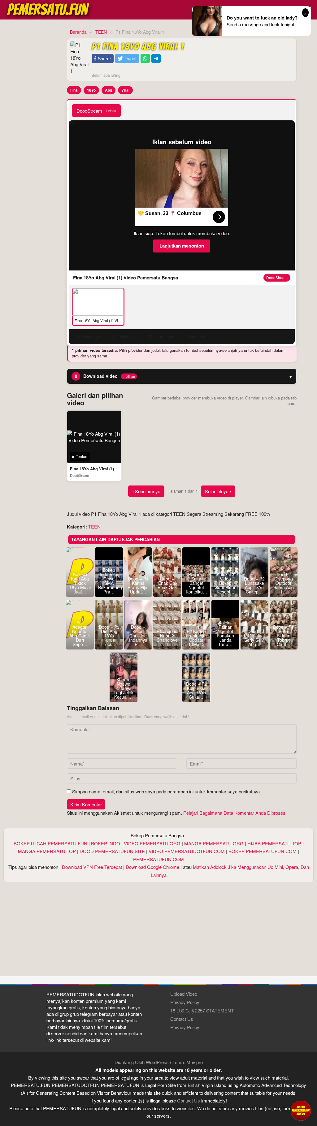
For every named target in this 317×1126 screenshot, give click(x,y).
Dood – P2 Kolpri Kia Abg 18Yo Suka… (196, 690)
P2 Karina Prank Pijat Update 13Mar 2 (196, 637)
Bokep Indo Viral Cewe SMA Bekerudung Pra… (109, 581)
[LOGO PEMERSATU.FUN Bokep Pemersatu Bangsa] (48, 9)
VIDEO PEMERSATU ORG (152, 843)
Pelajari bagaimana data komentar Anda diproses (234, 812)
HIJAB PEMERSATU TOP (274, 843)
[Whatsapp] (145, 58)
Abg (108, 90)
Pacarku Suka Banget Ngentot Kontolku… (196, 583)
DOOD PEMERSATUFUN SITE (112, 851)
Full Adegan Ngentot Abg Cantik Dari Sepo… (80, 633)
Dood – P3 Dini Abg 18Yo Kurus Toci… (109, 635)
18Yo (91, 90)
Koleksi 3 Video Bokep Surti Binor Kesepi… (225, 583)
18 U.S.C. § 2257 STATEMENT (202, 1010)
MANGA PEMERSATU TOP (47, 851)
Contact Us (181, 1019)
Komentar (197, 336)
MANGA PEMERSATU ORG (214, 843)
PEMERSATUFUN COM (158, 859)
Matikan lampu (162, 336)
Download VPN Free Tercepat (92, 867)
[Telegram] (156, 58)
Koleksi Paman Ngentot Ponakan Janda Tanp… (225, 633)
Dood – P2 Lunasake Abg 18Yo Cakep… (254, 585)
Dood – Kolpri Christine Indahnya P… (138, 635)
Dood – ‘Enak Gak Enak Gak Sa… (167, 585)
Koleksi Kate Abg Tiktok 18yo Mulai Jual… (80, 583)
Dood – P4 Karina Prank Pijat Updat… (138, 585)
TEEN (94, 526)
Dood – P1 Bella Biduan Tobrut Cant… (283, 635)
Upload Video (183, 993)
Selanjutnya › (218, 491)
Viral (125, 90)
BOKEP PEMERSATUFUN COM (262, 851)
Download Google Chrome (152, 867)
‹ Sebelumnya (146, 491)
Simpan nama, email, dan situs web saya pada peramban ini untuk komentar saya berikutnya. (166, 791)
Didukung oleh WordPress (142, 1062)
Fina (74, 90)
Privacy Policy (184, 1002)
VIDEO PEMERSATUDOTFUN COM (187, 851)
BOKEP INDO (105, 843)
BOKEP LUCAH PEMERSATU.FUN (50, 843)
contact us (188, 1100)
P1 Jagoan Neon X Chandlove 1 (167, 637)
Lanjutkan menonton (181, 245)
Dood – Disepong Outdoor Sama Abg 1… (283, 583)
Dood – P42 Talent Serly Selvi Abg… (254, 637)
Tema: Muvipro (187, 1062)
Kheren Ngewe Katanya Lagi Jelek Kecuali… (123, 688)
